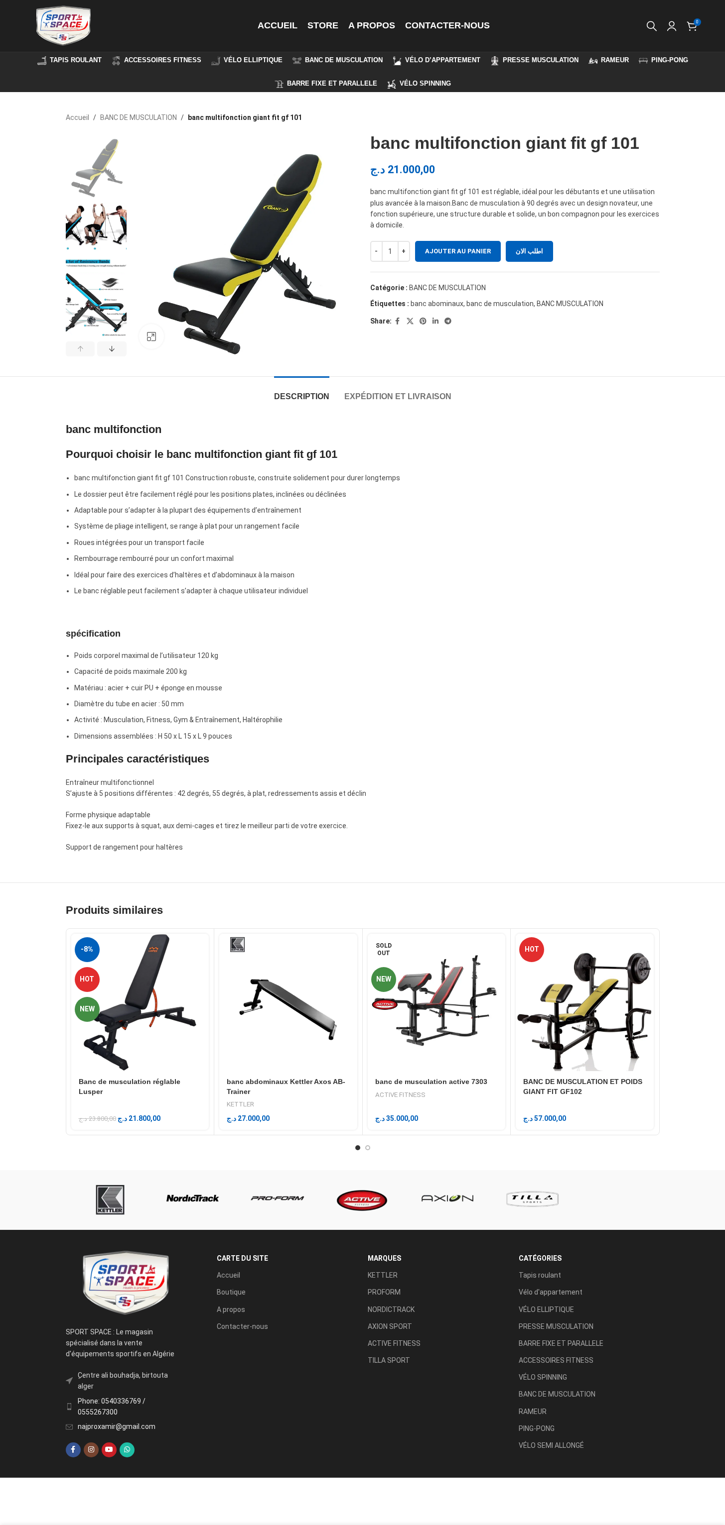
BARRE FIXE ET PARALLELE (561, 1343)
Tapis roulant (540, 1275)
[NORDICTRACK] (192, 1200)
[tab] (301, 391)
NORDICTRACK (391, 1309)
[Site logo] (62, 25)
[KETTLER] (108, 1200)
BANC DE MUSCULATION (138, 117)
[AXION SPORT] (447, 1200)
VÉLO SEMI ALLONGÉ (551, 1445)
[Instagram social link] (91, 1449)
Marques (384, 1258)
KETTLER (240, 1104)
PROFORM (384, 1292)
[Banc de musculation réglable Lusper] (140, 1003)
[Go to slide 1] (357, 1147)
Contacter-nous (242, 1326)
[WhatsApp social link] (127, 1449)
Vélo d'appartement (550, 1292)
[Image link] (125, 1282)
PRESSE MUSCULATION (556, 1326)
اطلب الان (529, 251)
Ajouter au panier (458, 251)
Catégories (540, 1258)
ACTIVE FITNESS (400, 1094)
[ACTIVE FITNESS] (362, 1200)
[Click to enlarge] (151, 336)
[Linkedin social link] (435, 321)
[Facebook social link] (398, 321)
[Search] (652, 26)
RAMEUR (533, 1412)
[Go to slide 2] (367, 1147)
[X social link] (410, 321)
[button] (80, 348)
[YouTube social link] (109, 1449)
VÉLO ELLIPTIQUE (546, 1309)
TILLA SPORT (389, 1360)
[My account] (672, 26)
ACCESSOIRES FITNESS (556, 1360)
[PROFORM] (277, 1200)
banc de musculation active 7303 (431, 1082)
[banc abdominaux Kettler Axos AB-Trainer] (288, 1003)
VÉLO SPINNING (543, 1377)
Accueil (77, 117)
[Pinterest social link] (423, 321)
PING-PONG (537, 1428)
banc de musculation (500, 304)
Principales (95, 759)
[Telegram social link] (447, 321)
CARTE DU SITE (242, 1258)
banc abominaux (437, 304)
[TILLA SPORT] (532, 1200)
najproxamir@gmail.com (116, 1426)
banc (78, 429)
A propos (231, 1309)
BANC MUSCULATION (570, 304)
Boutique (231, 1292)
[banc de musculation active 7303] (437, 1003)
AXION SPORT (390, 1326)
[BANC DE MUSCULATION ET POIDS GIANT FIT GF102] (585, 1003)
